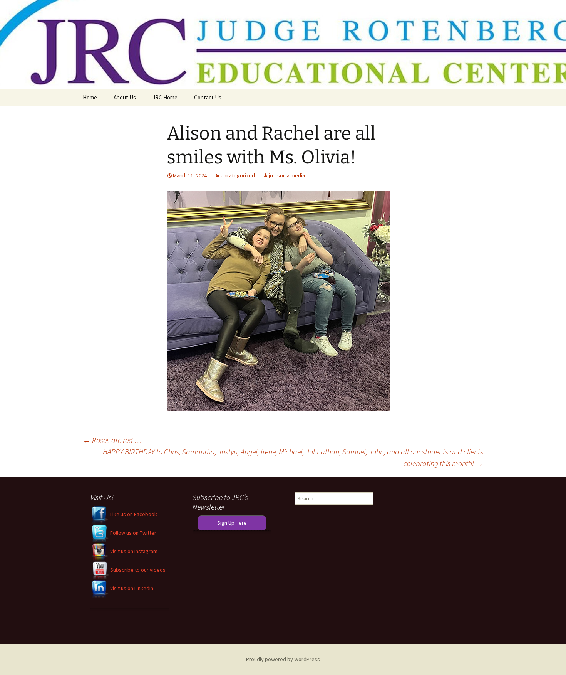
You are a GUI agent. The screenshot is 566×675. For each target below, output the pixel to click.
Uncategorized (238, 175)
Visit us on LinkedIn (131, 588)
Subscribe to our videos (137, 569)
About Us (125, 97)
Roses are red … (112, 440)
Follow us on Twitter (132, 532)
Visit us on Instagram (133, 551)
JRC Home (165, 97)
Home (90, 97)
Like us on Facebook (133, 514)
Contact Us (207, 97)
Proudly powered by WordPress (283, 659)
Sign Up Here (232, 522)
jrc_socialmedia (287, 175)
